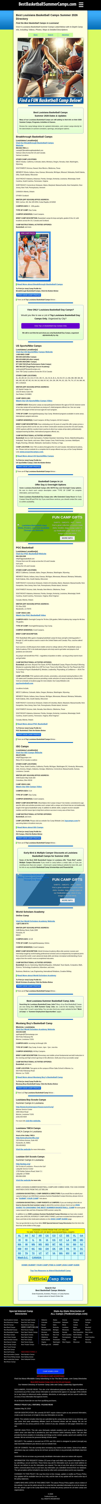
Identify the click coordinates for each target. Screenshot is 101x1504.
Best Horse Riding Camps (12, 1357)
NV (67, 1244)
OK (54, 1249)
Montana (44, 1332)
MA (19, 1244)
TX (33, 1253)
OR (60, 1249)
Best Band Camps (9, 1327)
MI (26, 1244)
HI (19, 1240)
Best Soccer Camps (27, 1330)
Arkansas (76, 1320)
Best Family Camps (10, 1344)
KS (53, 1240)
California (88, 1320)
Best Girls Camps (9, 1349)
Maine (75, 1327)
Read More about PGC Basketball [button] (32, 724)
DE (67, 1235)
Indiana (75, 1325)
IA (47, 1240)
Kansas (43, 1327)
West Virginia (66, 1342)
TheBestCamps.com (50, 1496)
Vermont (87, 1339)
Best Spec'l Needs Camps (29, 1332)
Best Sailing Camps (27, 1357)
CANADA (36, 1257)
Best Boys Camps (9, 1334)
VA (53, 1253)
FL (74, 1235)
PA (67, 1249)
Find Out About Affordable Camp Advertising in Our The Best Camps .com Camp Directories (50, 1377)
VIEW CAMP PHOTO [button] (28, 233)
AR (40, 1235)
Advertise (65, 35)
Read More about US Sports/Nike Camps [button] (35, 456)
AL (19, 1235)
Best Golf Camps (9, 1352)
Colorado (44, 1322)
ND (40, 1249)
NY (26, 1249)
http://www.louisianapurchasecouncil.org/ (35, 1107)
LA (67, 1240)
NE (60, 1244)
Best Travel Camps (10, 1347)
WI (74, 1253)
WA (61, 1253)
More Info (67, 538)
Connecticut (56, 1322)
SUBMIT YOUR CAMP (29, 1198)
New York (56, 1334)
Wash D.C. (23, 1257)
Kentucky (56, 1327)
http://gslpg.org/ (23, 1164)
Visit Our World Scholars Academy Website (35, 921)
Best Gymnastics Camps (11, 1354)
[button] (33, 278)
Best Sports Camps (27, 1334)
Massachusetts (46, 1330)
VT (47, 1253)
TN (26, 1253)
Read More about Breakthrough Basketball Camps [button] (40, 284)
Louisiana (65, 1327)
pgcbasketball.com (24, 683)
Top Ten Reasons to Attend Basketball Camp (50, 1271)
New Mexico (45, 1334)
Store (35, 35)
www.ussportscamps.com (31, 452)
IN (40, 1240)
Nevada (64, 1332)
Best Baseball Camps (10, 1330)
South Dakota (45, 1339)
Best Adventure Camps (11, 1322)
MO (47, 1244)
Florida (75, 1322)
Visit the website (23, 1149)
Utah (74, 1339)
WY (81, 1253)
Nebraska (56, 1332)
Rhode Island (77, 1337)
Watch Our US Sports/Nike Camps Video (34, 401)
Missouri (87, 1330)
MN (33, 1244)
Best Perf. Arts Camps (28, 1322)
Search (50, 35)
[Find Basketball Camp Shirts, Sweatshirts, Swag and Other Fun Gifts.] (34, 530)
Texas (64, 1339)
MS (40, 1244)
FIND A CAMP (55, 1265)
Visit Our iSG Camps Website (29, 753)
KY (60, 1240)
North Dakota (77, 1334)
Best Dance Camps (10, 1342)
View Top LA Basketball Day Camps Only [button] (50, 326)
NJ (81, 1244)
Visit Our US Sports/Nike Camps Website (34, 352)
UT (40, 1253)
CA (47, 1235)
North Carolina (66, 1334)
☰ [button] (81, 5)
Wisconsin (76, 1342)
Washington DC (46, 1344)
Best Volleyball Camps (28, 1359)
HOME (24, 1265)
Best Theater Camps (27, 1344)
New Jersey (89, 1332)
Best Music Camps (10, 1362)
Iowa (86, 1325)
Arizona (64, 1320)
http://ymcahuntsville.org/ (27, 1138)
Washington (56, 1342)
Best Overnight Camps (28, 1320)
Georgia (87, 1322)
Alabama (44, 1320)
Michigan (56, 1330)
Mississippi (76, 1330)
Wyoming (88, 1342)
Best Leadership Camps (11, 1359)
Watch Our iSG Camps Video (29, 787)
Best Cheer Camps (10, 1337)
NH (74, 1244)
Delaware (65, 1322)
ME (74, 1240)
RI (74, 1249)
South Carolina (89, 1337)
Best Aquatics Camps (27, 1354)
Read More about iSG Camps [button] (30, 827)
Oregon (55, 1337)
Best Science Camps (27, 1325)
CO (54, 1235)
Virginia (43, 1342)
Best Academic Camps (11, 1320)
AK (26, 1235)
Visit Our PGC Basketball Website (31, 554)
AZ (33, 1235)
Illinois (64, 1325)
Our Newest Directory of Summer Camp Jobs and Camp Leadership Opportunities (50, 1383)
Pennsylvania (66, 1337)
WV (67, 1253)
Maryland (88, 1327)
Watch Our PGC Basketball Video (31, 615)
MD (81, 1240)
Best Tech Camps (26, 1339)
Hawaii (43, 1325)
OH (47, 1249)
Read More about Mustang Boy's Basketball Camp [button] (40, 1077)
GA (81, 1235)
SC (81, 1249)
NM (19, 1249)
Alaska (55, 1320)
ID (26, 1240)
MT (53, 1244)
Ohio (86, 1334)
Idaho (55, 1325)
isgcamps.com (71, 821)
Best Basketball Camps (11, 1332)
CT (60, 1235)
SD (19, 1253)
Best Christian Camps (10, 1339)
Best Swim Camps (27, 1337)
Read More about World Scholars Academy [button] (36, 975)
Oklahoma (44, 1337)
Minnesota (65, 1330)
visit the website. (33, 1121)
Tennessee (56, 1339)
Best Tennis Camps (27, 1342)
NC (33, 1249)
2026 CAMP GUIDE (59, 1219)
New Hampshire (78, 1332)
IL (33, 1240)
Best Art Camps (9, 1325)
